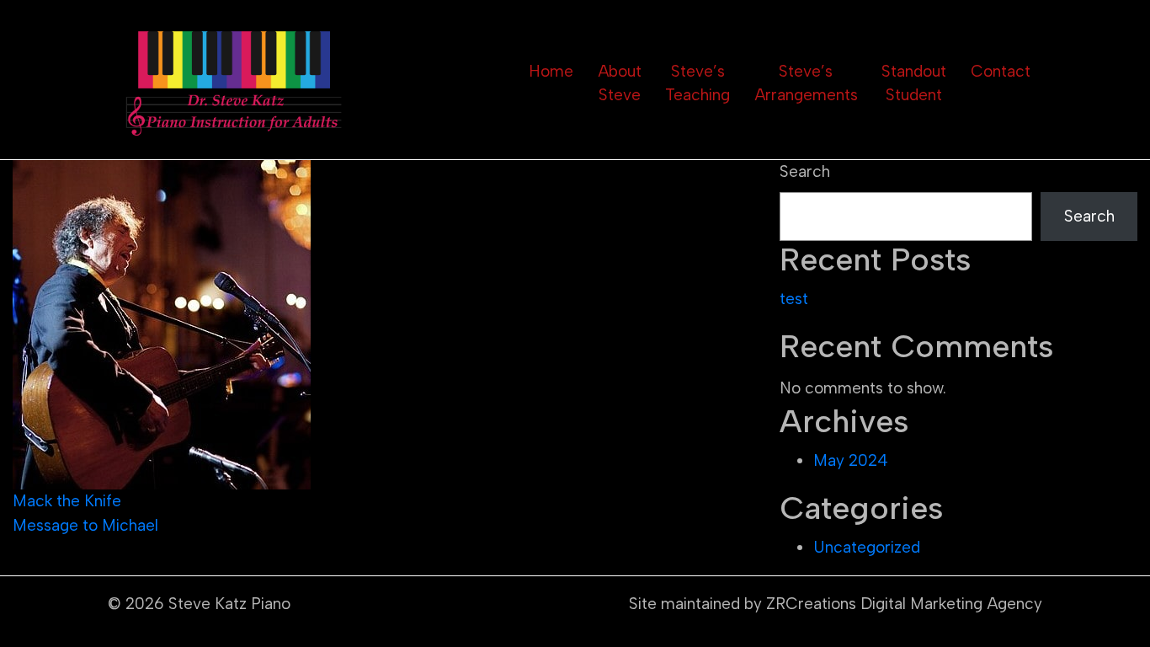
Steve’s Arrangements (806, 83)
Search (805, 171)
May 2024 (850, 460)
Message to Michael (85, 525)
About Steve (620, 83)
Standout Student (913, 83)
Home (551, 71)
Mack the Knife (67, 501)
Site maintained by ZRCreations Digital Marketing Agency (835, 603)
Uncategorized (866, 547)
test (794, 298)
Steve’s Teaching (697, 83)
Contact (1000, 71)
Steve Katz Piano (229, 603)
